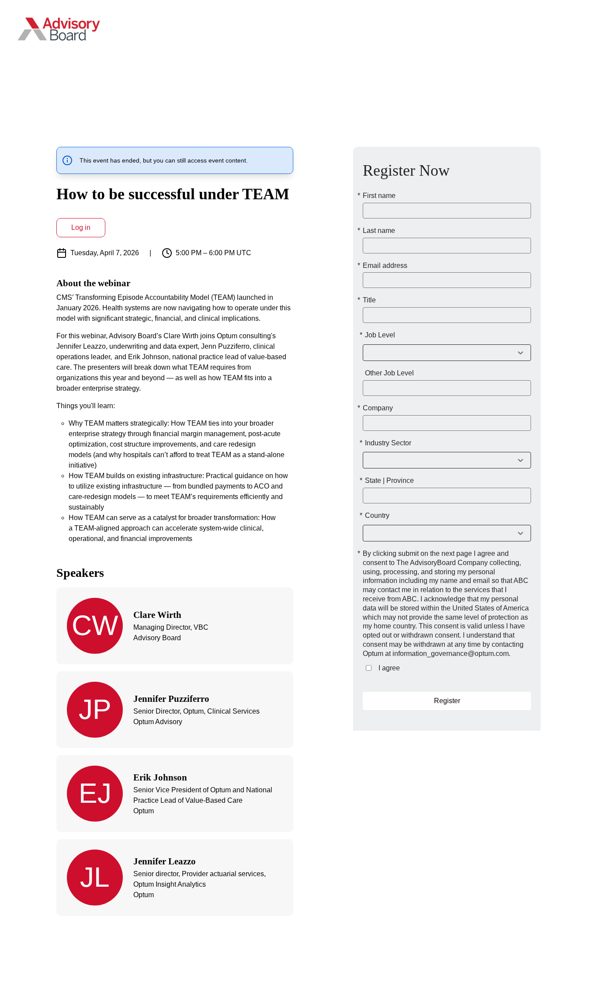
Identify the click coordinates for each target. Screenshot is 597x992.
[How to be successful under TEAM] (447, 460)
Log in (80, 227)
